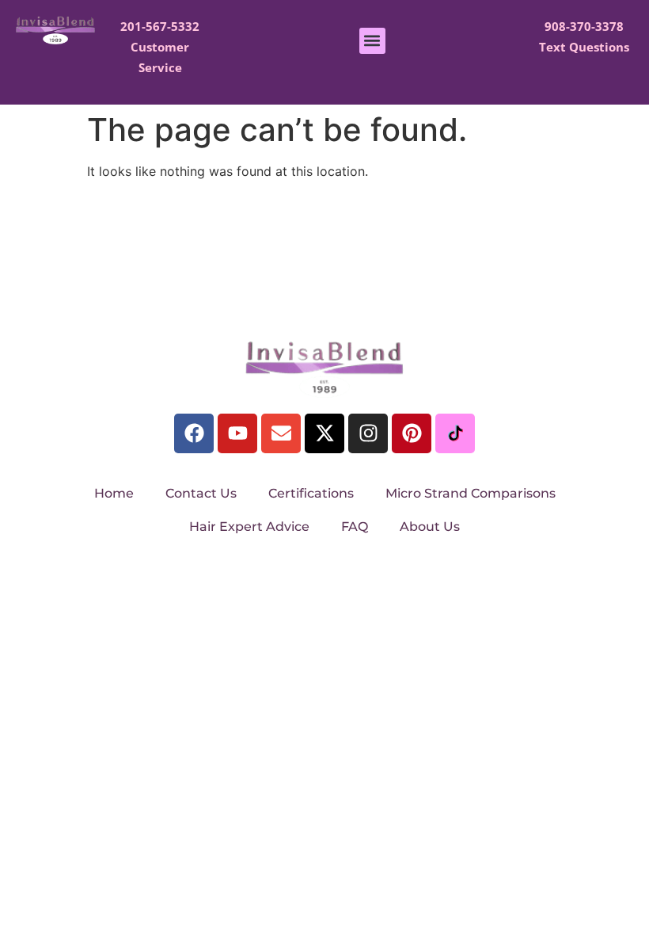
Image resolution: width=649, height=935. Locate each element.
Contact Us (201, 493)
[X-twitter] (324, 433)
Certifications (311, 493)
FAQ (354, 526)
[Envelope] (281, 433)
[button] (372, 41)
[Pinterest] (411, 433)
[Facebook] (194, 433)
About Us (430, 526)
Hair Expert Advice (249, 526)
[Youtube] (237, 433)
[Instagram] (368, 433)
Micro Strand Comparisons (470, 493)
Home (114, 493)
